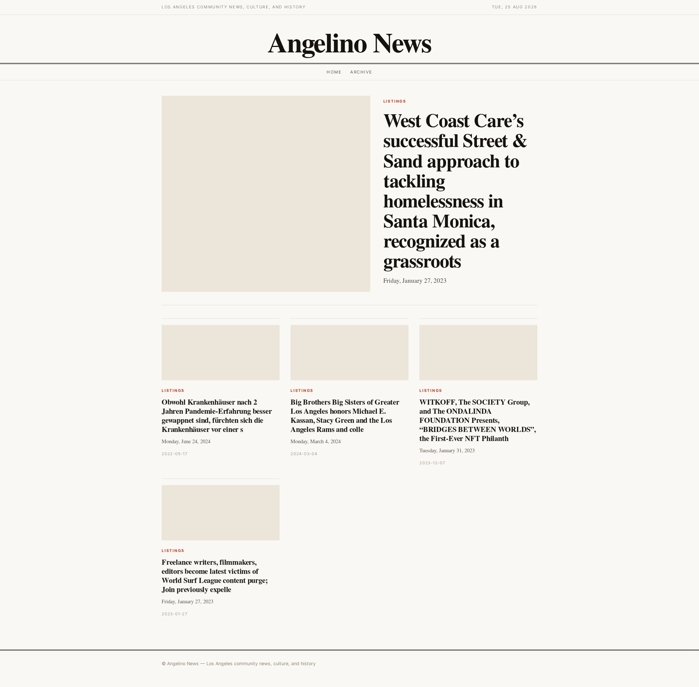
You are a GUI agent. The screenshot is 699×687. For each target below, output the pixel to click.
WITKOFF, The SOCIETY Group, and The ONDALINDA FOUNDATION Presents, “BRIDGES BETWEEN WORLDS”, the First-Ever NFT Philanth (477, 420)
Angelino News (349, 42)
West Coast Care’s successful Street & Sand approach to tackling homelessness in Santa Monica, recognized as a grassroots (455, 190)
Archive (361, 72)
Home (334, 72)
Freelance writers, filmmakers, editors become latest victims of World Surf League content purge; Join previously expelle (215, 575)
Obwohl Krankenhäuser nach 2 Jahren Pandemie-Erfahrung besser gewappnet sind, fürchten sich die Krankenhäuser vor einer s (217, 415)
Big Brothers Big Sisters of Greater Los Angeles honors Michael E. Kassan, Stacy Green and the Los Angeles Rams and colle (345, 415)
